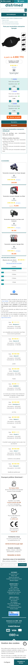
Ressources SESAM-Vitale (14, 603)
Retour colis (14, 575)
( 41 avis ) (18, 203)
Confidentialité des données (14, 592)
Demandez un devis (14, 555)
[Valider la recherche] (25, 10)
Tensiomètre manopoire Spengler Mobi (14, 244)
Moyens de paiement (14, 577)
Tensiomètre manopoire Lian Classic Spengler (14, 173)
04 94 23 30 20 (10, 544)
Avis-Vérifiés (5, 301)
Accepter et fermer (21, 662)
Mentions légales (14, 580)
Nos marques (14, 600)
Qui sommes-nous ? (14, 574)
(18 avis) (14, 67)
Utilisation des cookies (14, 593)
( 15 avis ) (18, 179)
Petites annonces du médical (14, 607)
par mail (20, 544)
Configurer (7, 662)
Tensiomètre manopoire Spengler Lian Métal (14, 196)
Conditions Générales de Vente (14, 578)
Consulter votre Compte (14, 590)
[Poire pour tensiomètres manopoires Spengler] (23, 35)
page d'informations (6, 317)
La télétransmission (14, 605)
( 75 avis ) (18, 227)
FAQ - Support (14, 587)
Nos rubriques (14, 602)
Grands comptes (14, 608)
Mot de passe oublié (14, 588)
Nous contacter (14, 585)
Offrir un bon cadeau (14, 599)
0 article (21, 1)
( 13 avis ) (18, 251)
